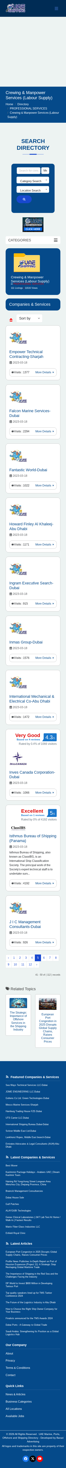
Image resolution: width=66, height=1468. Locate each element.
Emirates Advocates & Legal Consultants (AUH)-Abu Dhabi (32, 1145)
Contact (10, 1375)
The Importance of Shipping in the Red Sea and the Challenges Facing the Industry (32, 1275)
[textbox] (33, 181)
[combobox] (33, 180)
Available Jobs (15, 1416)
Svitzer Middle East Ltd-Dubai (21, 1131)
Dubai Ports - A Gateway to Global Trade (26, 1325)
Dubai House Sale (15, 1197)
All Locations (14, 1408)
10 (15, 964)
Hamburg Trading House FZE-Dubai (24, 1111)
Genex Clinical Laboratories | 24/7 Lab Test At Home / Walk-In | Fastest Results (33, 1219)
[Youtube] (40, 1459)
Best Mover (11, 1165)
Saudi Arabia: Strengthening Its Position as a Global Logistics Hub (32, 1333)
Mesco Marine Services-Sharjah (22, 1104)
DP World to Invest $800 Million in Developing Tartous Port (29, 1285)
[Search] (24, 199)
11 (22, 964)
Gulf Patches (12, 1204)
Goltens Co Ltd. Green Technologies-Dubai (27, 1098)
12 (30, 964)
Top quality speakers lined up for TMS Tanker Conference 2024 (29, 1294)
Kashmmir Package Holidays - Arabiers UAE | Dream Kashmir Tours (33, 1173)
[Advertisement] (33, 52)
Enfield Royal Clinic (16, 1233)
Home (9, 104)
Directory (23, 104)
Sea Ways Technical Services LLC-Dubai (27, 1085)
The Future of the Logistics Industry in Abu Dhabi (31, 1302)
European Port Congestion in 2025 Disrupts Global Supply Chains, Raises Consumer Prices (31, 1253)
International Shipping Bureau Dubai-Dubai (27, 1124)
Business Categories (19, 1401)
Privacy (10, 1360)
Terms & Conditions (18, 1367)
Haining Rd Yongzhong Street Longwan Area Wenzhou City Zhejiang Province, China (28, 1183)
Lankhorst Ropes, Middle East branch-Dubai (28, 1137)
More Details (43, 372)
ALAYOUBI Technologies (18, 1210)
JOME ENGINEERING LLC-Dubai (23, 1091)
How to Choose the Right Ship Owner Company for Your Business (31, 1310)
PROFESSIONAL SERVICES (28, 108)
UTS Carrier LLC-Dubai (17, 1117)
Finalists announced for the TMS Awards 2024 (29, 1318)
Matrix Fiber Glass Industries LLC (23, 1226)
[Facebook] (26, 1459)
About (9, 1353)
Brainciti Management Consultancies (24, 1191)
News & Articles (15, 1394)
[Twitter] (33, 1459)
